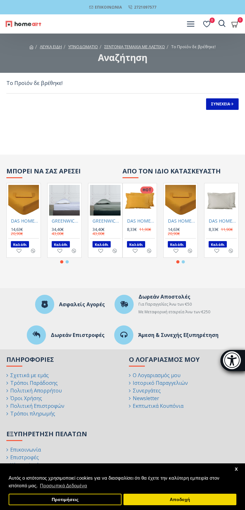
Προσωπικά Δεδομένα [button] (63, 485)
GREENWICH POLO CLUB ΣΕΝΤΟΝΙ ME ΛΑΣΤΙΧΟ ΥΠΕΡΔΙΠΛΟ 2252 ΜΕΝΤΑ (107, 221)
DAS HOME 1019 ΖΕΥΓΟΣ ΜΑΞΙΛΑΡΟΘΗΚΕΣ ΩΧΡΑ (141, 221)
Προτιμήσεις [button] (65, 499)
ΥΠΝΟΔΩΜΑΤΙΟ (83, 46)
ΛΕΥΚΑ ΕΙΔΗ (51, 46)
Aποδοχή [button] (180, 499)
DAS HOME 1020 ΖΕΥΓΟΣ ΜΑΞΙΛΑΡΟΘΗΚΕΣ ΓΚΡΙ (223, 221)
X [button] (236, 469)
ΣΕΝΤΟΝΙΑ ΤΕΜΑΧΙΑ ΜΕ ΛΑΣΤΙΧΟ (134, 46)
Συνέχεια (220, 104)
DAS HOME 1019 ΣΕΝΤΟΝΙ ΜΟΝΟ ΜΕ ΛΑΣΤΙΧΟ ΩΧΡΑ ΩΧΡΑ (25, 221)
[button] (61, 261)
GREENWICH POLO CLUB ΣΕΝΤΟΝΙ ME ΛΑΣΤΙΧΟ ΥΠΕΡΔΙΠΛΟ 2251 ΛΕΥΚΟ (66, 221)
